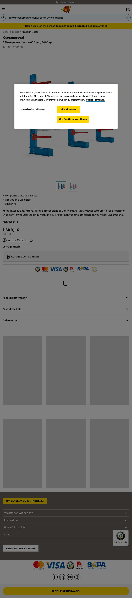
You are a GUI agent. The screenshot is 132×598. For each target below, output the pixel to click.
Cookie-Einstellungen (33, 109)
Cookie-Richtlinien (95, 99)
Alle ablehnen (68, 109)
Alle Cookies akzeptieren (73, 119)
